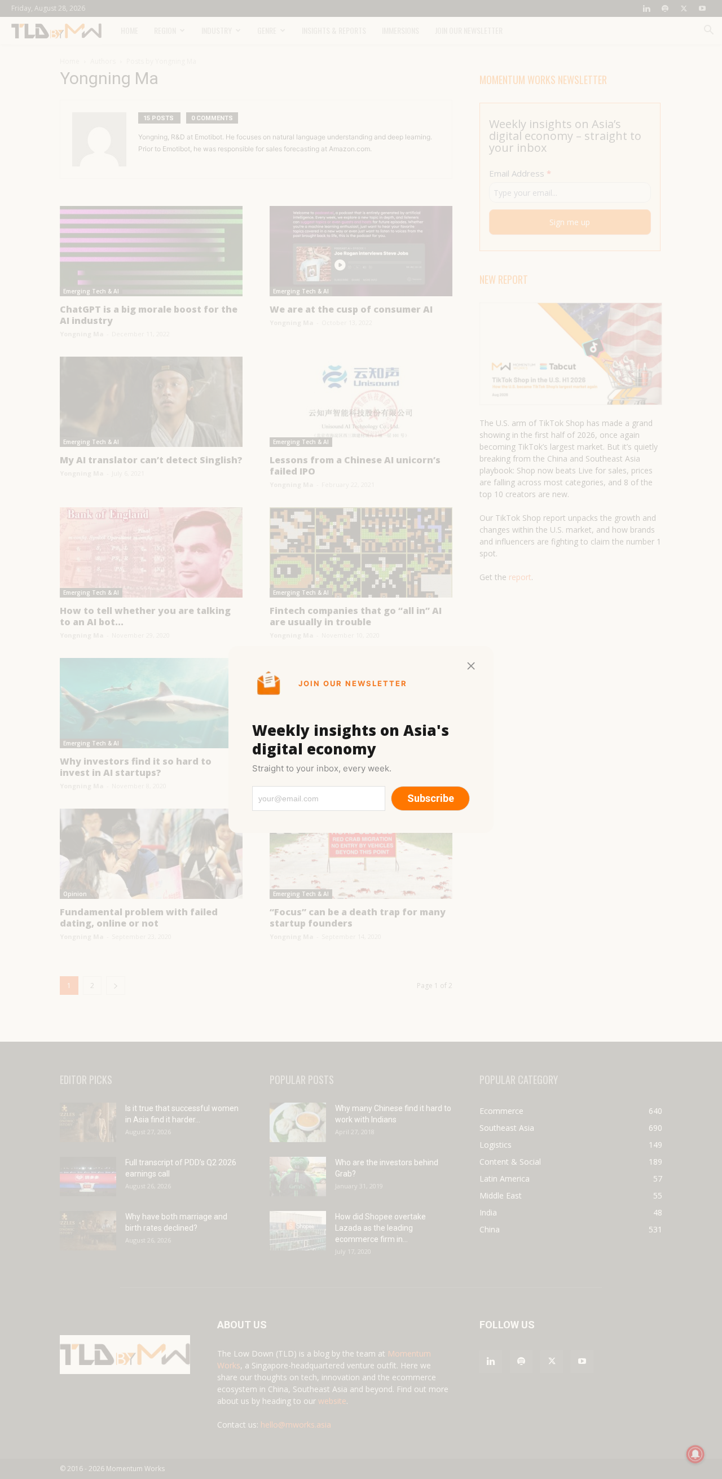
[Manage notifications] (695, 1454)
